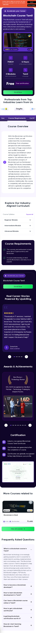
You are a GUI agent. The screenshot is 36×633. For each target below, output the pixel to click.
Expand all (29, 214)
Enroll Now (18, 92)
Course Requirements (17, 118)
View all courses (17, 529)
